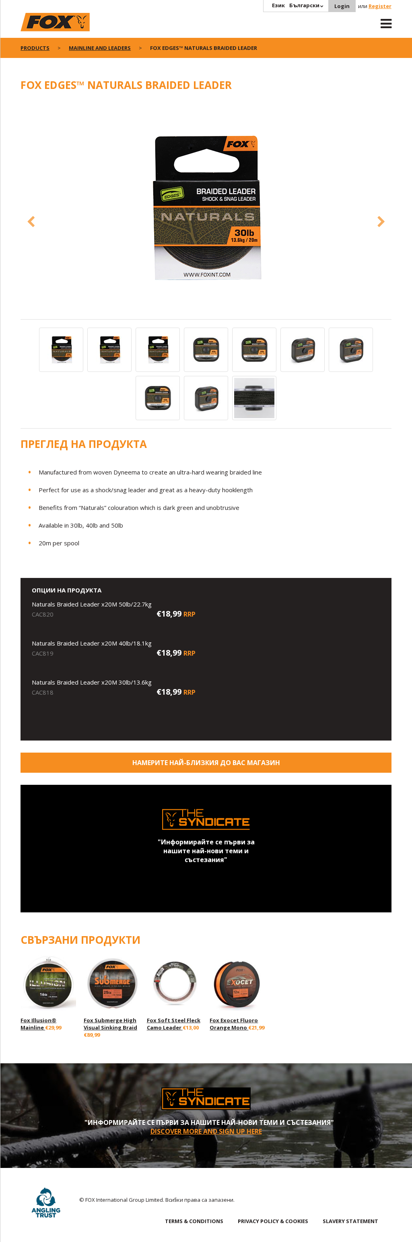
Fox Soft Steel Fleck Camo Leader (173, 1024)
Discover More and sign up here (206, 1131)
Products (35, 48)
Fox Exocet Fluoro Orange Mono (234, 1024)
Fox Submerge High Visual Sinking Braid (110, 1024)
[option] (206, 208)
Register (380, 6)
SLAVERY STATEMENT (350, 1221)
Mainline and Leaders (100, 48)
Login (342, 6)
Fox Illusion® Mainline (38, 1024)
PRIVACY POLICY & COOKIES (273, 1221)
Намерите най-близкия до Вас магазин (206, 762)
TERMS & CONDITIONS (194, 1221)
